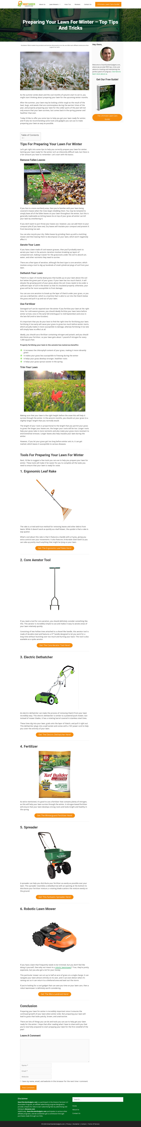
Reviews (77, 4)
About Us (42, 4)
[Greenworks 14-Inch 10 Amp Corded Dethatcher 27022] (54, 685)
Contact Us (87, 4)
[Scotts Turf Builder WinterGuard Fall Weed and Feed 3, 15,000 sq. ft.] (54, 774)
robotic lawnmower (63, 967)
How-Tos (67, 4)
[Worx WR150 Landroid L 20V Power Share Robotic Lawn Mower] (54, 937)
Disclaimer (76, 1124)
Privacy (68, 1124)
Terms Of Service (93, 1124)
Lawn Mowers (54, 4)
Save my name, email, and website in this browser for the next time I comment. (55, 1081)
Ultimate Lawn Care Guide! (108, 4)
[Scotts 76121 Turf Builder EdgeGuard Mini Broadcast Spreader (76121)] (54, 855)
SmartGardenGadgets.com (27, 1102)
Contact (83, 1124)
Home (74, 1106)
